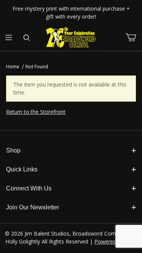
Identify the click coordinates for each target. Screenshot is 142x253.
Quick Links (21, 169)
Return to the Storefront (36, 111)
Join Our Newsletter (32, 207)
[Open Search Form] (27, 38)
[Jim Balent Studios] (71, 37)
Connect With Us (28, 188)
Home (12, 66)
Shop (13, 150)
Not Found (36, 66)
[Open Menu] (9, 38)
